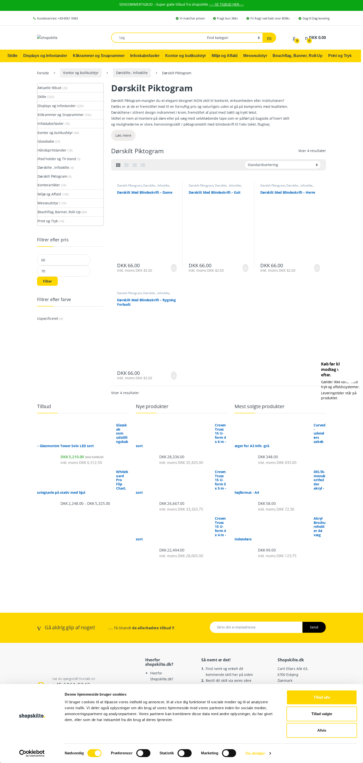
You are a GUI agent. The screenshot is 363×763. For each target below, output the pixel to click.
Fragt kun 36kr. (227, 18)
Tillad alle (322, 697)
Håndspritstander (52, 150)
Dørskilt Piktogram (129, 185)
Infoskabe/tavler (51, 123)
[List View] (134, 165)
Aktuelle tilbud (49, 87)
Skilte (42, 96)
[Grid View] (118, 165)
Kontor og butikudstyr (81, 72)
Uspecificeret (47, 318)
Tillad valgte (321, 714)
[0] (294, 37)
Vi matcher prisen (192, 18)
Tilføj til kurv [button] (173, 268)
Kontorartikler (49, 185)
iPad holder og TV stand (57, 158)
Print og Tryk (48, 221)
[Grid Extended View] (126, 165)
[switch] (143, 753)
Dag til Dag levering (316, 18)
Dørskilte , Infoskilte (132, 72)
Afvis (321, 730)
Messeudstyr (48, 203)
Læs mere (123, 135)
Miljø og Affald (49, 194)
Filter (47, 281)
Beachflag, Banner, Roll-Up (59, 212)
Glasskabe (46, 141)
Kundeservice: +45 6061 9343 (57, 18)
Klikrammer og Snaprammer (61, 114)
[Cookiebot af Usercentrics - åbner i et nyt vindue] (32, 753)
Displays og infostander (57, 105)
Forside (43, 72)
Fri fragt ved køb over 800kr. (270, 18)
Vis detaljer (255, 753)
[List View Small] (143, 165)
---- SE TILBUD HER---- (226, 4)
